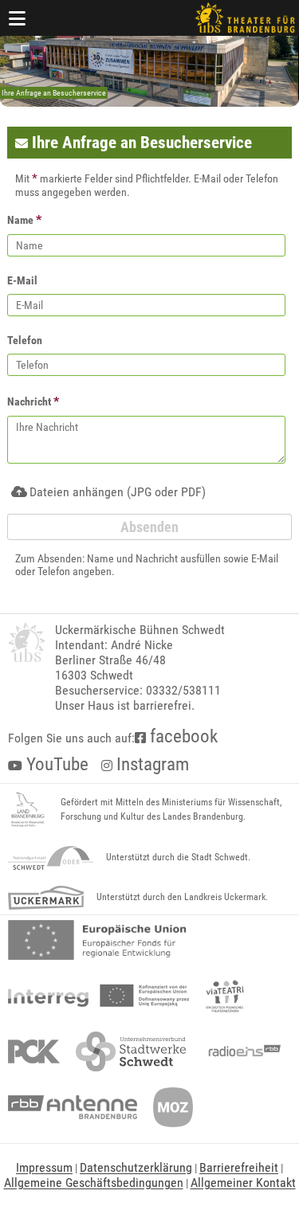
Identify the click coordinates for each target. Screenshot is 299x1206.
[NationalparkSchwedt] (50, 858)
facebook (182, 736)
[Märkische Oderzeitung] (173, 1107)
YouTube (55, 764)
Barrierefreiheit (238, 1167)
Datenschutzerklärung (136, 1167)
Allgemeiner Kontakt (243, 1182)
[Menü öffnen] (17, 18)
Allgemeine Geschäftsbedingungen (93, 1182)
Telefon (24, 340)
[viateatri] (225, 996)
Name (24, 219)
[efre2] (97, 940)
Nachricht (33, 401)
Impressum (44, 1167)
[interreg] (98, 996)
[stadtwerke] (131, 1051)
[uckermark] (46, 898)
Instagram (150, 764)
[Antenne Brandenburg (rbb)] (72, 1107)
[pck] (34, 1051)
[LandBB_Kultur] (28, 810)
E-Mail (22, 280)
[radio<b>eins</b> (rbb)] (241, 1051)
